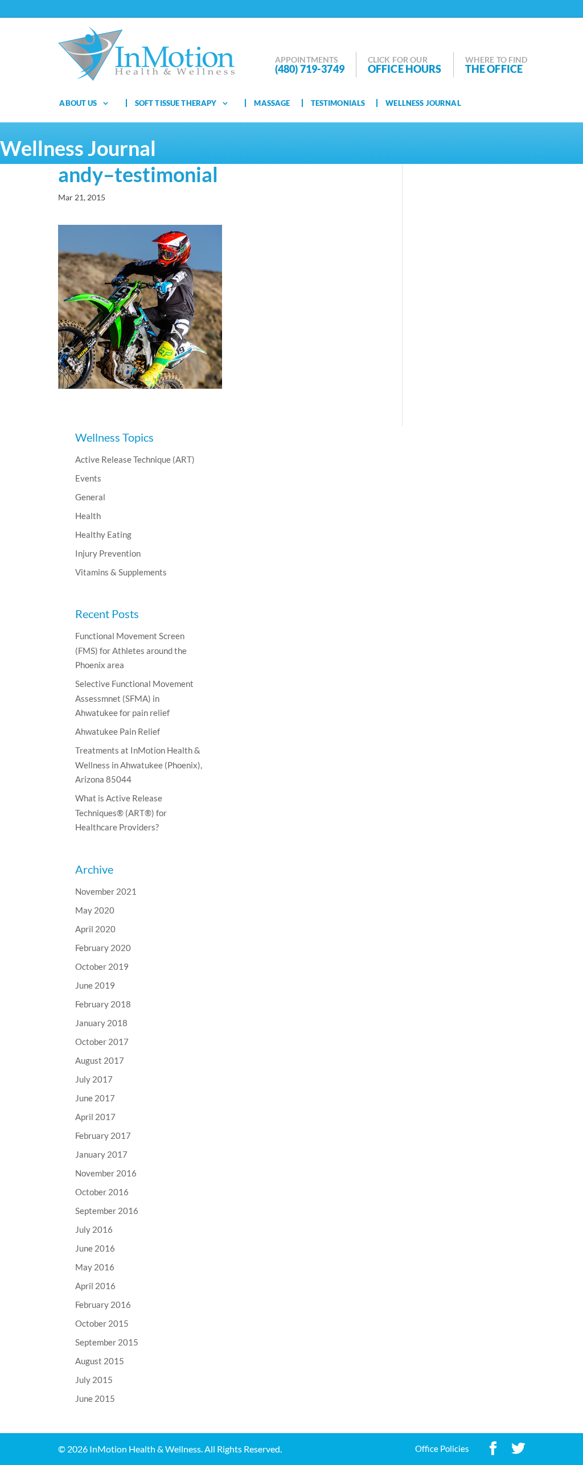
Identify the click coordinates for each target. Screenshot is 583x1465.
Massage (272, 103)
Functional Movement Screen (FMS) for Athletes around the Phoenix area (131, 650)
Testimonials (338, 103)
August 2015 (99, 1361)
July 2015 (94, 1380)
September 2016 (106, 1210)
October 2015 (102, 1323)
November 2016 (106, 1173)
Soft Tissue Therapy (176, 103)
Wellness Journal (423, 103)
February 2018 (103, 1004)
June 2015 (95, 1398)
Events (88, 478)
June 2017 (95, 1098)
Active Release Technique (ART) (135, 459)
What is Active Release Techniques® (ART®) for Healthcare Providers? (121, 812)
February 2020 (103, 948)
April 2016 (95, 1286)
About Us (78, 103)
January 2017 (101, 1154)
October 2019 (102, 966)
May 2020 (94, 910)
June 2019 (95, 985)
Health (88, 516)
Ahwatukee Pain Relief (117, 731)
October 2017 (102, 1041)
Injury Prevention (108, 553)
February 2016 (103, 1304)
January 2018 (101, 1023)
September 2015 (106, 1342)
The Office (494, 69)
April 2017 (95, 1117)
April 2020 (95, 929)
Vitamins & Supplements (121, 572)
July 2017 (94, 1079)
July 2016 (94, 1229)
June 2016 (95, 1248)
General (90, 497)
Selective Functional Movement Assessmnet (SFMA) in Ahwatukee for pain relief (134, 698)
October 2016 (102, 1192)
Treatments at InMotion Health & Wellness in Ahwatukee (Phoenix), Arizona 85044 (138, 764)
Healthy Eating (103, 534)
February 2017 (103, 1135)
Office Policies (442, 1448)
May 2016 (94, 1267)
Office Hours (405, 69)
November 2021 (106, 891)
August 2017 (99, 1060)
